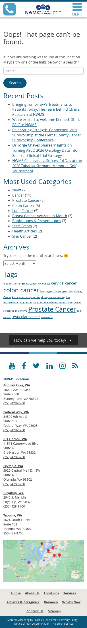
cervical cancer (64, 283)
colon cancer (21, 290)
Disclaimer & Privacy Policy (61, 619)
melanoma (21, 310)
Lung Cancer (22, 210)
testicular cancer (26, 316)
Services (69, 593)
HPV (70, 291)
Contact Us (35, 611)
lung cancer (25, 302)
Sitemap (54, 611)
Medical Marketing (18, 619)
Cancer (18, 195)
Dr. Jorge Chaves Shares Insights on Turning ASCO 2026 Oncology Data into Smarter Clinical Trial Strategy (44, 150)
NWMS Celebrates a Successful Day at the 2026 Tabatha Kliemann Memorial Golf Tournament (47, 165)
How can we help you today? (41, 340)
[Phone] (9, 13)
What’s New (71, 602)
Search (15, 82)
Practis (38, 619)
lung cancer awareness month (50, 302)
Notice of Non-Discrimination (32, 623)
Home (16, 593)
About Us (32, 593)
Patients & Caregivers (22, 602)
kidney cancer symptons (26, 297)
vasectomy (47, 317)
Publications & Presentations (36, 220)
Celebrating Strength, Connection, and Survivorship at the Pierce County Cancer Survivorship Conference (46, 135)
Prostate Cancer (25, 200)
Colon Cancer (23, 205)
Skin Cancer (22, 236)
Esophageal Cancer (51, 291)
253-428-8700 (13, 533)
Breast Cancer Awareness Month (39, 215)
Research (51, 602)
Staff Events (22, 225)
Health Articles (24, 231)
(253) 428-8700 (14, 403)
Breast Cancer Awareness (36, 283)
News (16, 190)
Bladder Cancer (12, 283)
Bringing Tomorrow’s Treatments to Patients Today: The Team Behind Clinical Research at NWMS (46, 109)
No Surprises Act (62, 623)
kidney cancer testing (53, 297)
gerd (65, 291)
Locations (51, 593)
